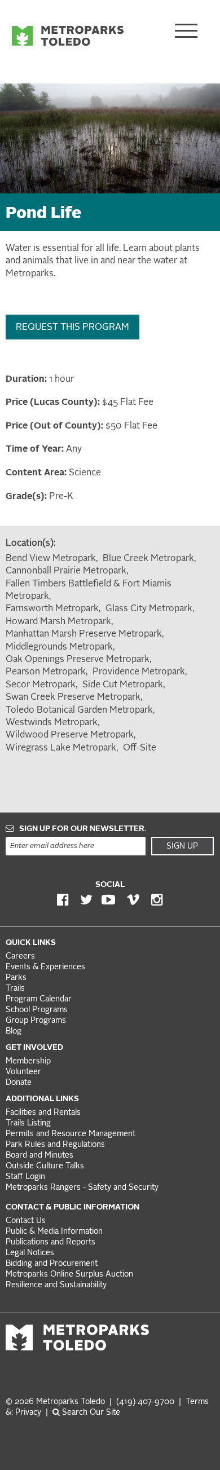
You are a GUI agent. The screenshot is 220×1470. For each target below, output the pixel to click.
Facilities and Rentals (43, 1112)
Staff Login (25, 1177)
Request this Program (72, 327)
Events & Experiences (45, 967)
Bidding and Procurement (52, 1264)
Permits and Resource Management (70, 1134)
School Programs (37, 1010)
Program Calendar (39, 999)
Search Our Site (90, 1412)
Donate (19, 1083)
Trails (15, 988)
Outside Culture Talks (45, 1166)
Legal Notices (30, 1253)
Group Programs (36, 1021)
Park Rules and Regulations (55, 1145)
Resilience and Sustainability (56, 1285)
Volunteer (23, 1072)
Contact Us (26, 1221)
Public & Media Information (54, 1231)
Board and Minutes (39, 1155)
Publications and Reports (50, 1242)
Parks (16, 978)
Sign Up (182, 846)
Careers (20, 956)
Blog (13, 1031)
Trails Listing (28, 1123)
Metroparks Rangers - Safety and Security (82, 1187)
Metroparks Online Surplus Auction (69, 1274)
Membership (29, 1061)
